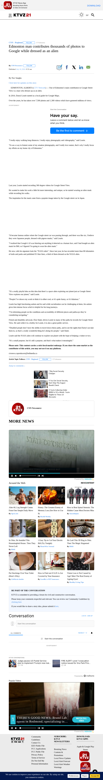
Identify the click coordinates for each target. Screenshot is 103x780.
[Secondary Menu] (12, 15)
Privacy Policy (37, 755)
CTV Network (39, 88)
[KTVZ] (23, 15)
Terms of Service (38, 758)
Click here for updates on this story (22, 83)
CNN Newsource (17, 66)
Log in (84, 616)
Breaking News (60, 749)
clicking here (16, 602)
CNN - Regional (32, 359)
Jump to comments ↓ (17, 366)
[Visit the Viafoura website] (89, 676)
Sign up (89, 616)
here (56, 606)
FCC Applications (38, 749)
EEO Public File (37, 746)
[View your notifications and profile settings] (91, 632)
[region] (51, 645)
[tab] (16, 633)
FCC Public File (37, 752)
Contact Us (35, 743)
